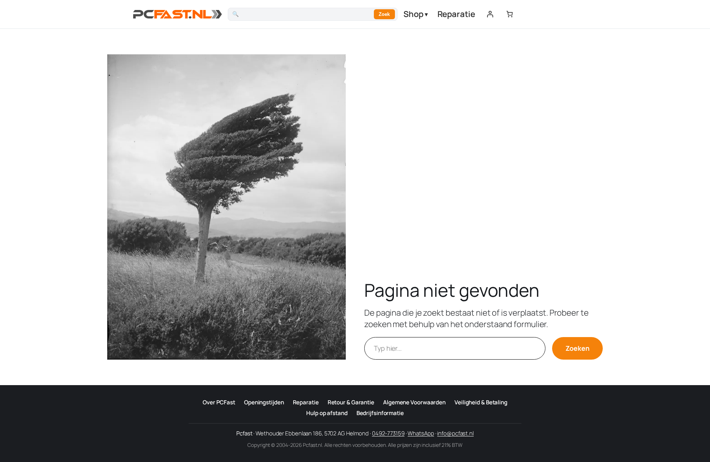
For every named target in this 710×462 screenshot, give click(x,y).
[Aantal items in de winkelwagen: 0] (509, 14)
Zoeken (577, 348)
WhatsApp (421, 433)
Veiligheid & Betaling (480, 402)
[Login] (490, 14)
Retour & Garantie (351, 402)
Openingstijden (264, 402)
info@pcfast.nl (455, 433)
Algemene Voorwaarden (414, 402)
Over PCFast (219, 402)
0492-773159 (388, 433)
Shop (415, 14)
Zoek (384, 14)
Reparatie (456, 14)
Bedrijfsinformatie (380, 413)
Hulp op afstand (327, 413)
